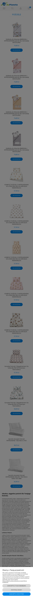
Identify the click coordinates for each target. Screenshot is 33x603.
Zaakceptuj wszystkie (16, 594)
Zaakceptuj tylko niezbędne (16, 585)
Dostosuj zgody (16, 590)
